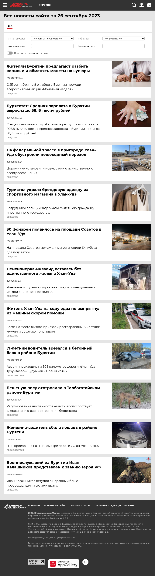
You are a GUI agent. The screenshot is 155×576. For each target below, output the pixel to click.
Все (9, 26)
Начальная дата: (16, 46)
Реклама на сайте (54, 505)
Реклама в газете (80, 505)
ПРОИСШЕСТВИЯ (15, 376)
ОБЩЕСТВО (12, 94)
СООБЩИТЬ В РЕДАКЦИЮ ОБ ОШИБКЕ (115, 505)
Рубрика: (83, 38)
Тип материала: (16, 38)
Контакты (34, 505)
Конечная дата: (87, 46)
